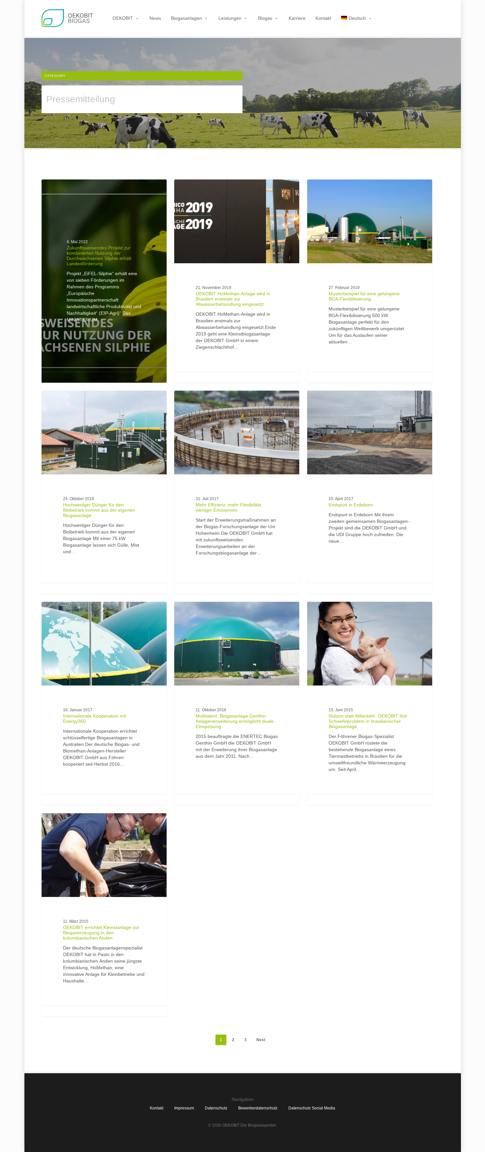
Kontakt (156, 1108)
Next (260, 1040)
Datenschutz (216, 1108)
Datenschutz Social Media (311, 1108)
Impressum (184, 1108)
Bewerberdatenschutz (257, 1108)
